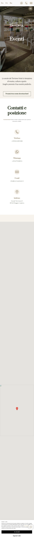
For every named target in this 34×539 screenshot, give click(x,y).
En (2, 3)
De (6, 3)
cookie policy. (26, 525)
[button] (17, 93)
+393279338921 (17, 161)
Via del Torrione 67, (17, 201)
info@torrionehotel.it (17, 181)
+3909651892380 (17, 141)
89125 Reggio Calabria (17, 203)
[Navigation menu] (30, 8)
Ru (11, 3)
